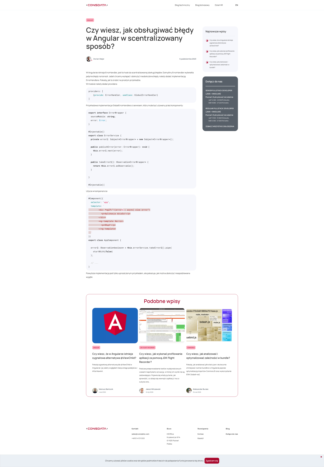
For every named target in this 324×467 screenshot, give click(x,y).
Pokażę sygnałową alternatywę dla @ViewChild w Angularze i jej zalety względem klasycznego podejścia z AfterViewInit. (114, 367)
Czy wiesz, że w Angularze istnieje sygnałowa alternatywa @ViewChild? (221, 43)
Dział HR (219, 5)
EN (236, 5)
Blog (228, 428)
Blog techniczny (182, 5)
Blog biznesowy (202, 5)
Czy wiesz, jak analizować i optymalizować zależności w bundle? (219, 65)
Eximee (201, 434)
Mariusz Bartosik (106, 389)
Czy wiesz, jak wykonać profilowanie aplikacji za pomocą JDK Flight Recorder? (222, 54)
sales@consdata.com (140, 434)
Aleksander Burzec (200, 389)
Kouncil (200, 438)
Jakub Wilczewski (153, 389)
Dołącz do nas (232, 434)
